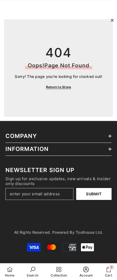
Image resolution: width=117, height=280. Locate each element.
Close (112, 20)
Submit (94, 194)
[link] (32, 271)
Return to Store (58, 87)
